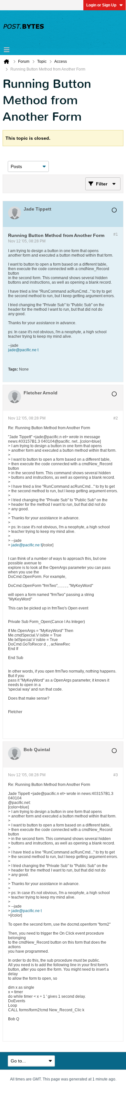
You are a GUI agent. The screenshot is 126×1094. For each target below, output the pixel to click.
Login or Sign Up (101, 5)
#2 (115, 418)
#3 (115, 775)
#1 (115, 234)
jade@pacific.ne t (23, 350)
